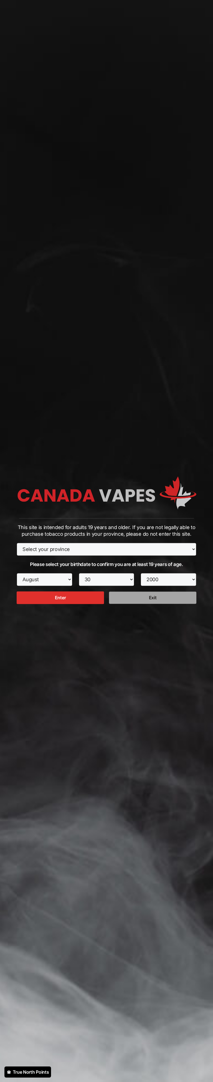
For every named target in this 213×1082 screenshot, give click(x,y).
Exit (153, 598)
